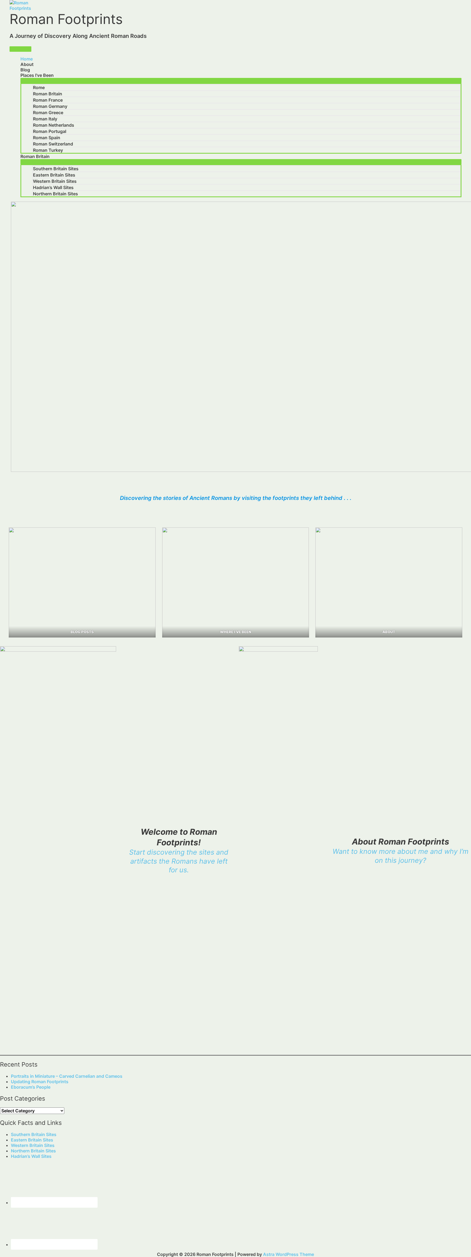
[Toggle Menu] (240, 80)
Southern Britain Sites (55, 168)
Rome (39, 87)
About (27, 64)
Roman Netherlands (53, 125)
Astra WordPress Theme (288, 1254)
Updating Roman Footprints (39, 1081)
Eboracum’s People (30, 1087)
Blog (25, 69)
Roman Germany (50, 106)
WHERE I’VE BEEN (235, 632)
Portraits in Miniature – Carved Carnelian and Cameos (66, 1076)
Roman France (48, 100)
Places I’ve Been (37, 75)
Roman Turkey (48, 150)
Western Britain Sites (55, 181)
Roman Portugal (49, 131)
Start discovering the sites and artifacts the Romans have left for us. (178, 861)
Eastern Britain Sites (54, 175)
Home (26, 59)
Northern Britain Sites (55, 193)
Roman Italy (45, 119)
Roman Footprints (66, 19)
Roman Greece (48, 112)
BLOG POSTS (82, 632)
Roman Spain (46, 137)
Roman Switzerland (53, 144)
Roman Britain (47, 93)
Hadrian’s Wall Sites (53, 187)
